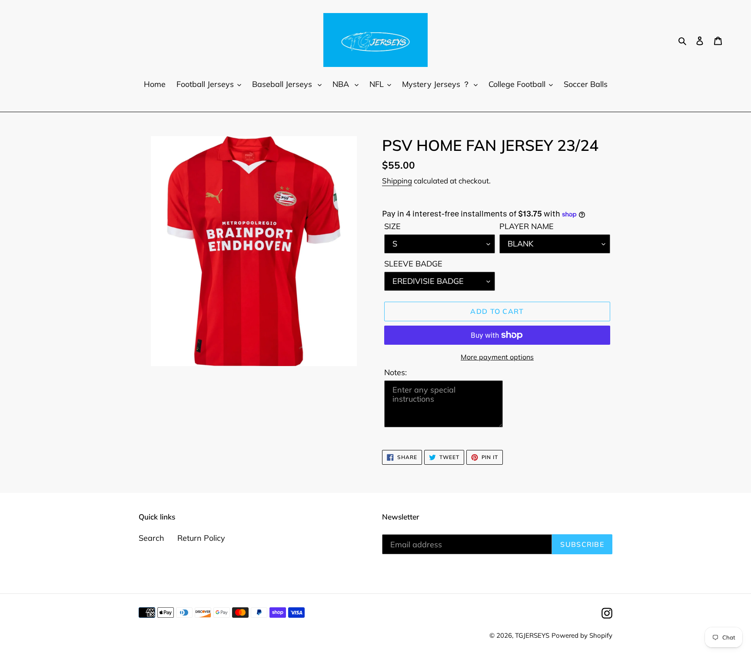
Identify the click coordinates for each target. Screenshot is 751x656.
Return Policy (201, 538)
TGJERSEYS (532, 635)
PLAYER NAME (526, 226)
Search (151, 538)
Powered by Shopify (582, 635)
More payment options (497, 357)
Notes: (395, 372)
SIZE (392, 226)
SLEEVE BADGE (413, 264)
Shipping (397, 180)
